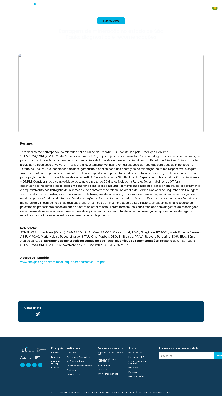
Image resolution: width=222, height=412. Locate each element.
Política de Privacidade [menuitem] (70, 392)
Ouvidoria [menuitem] (71, 370)
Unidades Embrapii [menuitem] (55, 362)
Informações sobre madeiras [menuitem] (137, 362)
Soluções (142, 8)
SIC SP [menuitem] (53, 392)
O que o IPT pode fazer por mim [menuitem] (110, 354)
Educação (157, 8)
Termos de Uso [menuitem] (90, 392)
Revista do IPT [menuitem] (135, 353)
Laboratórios (125, 8)
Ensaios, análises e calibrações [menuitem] (107, 360)
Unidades (94, 8)
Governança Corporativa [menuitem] (78, 357)
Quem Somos (63, 8)
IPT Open (80, 8)
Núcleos (108, 8)
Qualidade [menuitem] (71, 353)
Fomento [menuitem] (55, 357)
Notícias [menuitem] (55, 353)
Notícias (185, 8)
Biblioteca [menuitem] (133, 368)
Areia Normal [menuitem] (104, 365)
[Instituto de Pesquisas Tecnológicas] (35, 8)
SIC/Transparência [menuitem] (75, 362)
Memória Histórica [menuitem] (137, 377)
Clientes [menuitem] (55, 368)
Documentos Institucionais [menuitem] (79, 366)
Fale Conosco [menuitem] (73, 375)
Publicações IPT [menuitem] (136, 357)
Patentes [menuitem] (132, 372)
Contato (172, 8)
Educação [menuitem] (102, 370)
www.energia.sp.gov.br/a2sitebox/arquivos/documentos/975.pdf (62, 262)
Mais (197, 8)
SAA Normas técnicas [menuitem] (108, 374)
